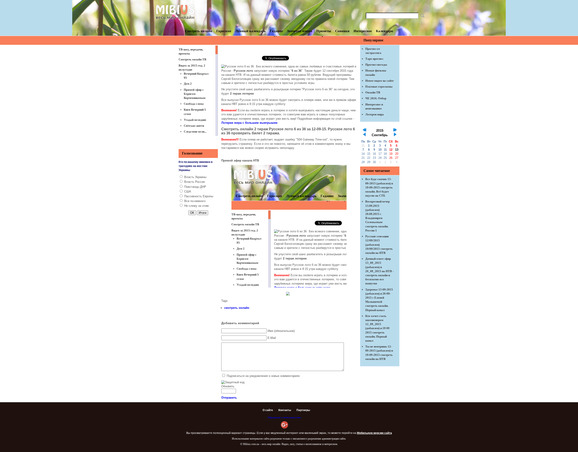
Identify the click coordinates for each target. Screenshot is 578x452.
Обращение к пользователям (284, 417)
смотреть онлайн (236, 307)
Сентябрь (380, 135)
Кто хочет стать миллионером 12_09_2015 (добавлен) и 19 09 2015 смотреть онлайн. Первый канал (377, 328)
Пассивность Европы (198, 196)
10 (380, 149)
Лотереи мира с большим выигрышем (249, 122)
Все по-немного (194, 201)
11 (385, 149)
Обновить (227, 386)
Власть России (194, 181)
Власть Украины (195, 177)
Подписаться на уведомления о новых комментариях (263, 376)
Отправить (229, 397)
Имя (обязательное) (281, 331)
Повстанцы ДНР (195, 186)
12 (390, 149)
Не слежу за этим (196, 205)
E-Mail (272, 338)
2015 (379, 130)
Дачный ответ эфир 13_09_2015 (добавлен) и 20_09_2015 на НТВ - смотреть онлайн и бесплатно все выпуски (379, 271)
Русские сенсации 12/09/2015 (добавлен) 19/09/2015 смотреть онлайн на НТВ (379, 245)
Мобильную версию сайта (374, 433)
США (187, 191)
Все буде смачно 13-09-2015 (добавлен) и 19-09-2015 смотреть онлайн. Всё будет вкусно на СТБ (379, 187)
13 (396, 149)
